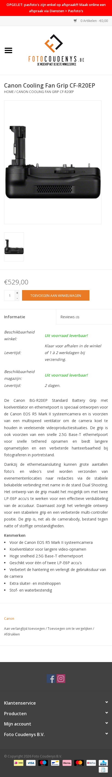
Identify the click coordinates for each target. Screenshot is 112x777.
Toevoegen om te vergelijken (70, 628)
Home (9, 91)
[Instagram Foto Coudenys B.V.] (61, 678)
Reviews (69, 316)
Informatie (14, 316)
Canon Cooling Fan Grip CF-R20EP (45, 91)
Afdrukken (12, 634)
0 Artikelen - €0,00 (94, 20)
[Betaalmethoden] (18, 762)
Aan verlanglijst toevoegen (24, 628)
